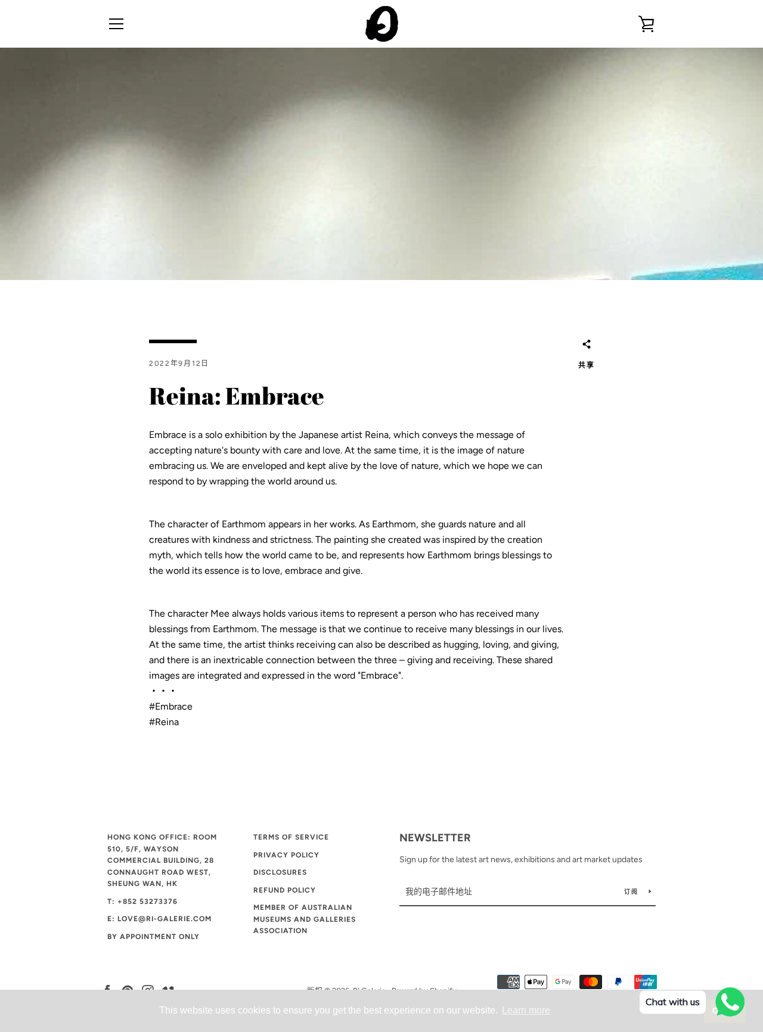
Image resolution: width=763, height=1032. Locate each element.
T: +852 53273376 (142, 901)
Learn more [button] (526, 1010)
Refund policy (284, 890)
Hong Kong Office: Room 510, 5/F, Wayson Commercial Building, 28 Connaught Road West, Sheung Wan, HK (162, 860)
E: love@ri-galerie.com (159, 919)
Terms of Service (291, 837)
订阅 (632, 892)
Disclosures (280, 872)
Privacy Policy (286, 855)
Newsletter (435, 837)
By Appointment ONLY (153, 936)
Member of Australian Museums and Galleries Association (304, 919)
